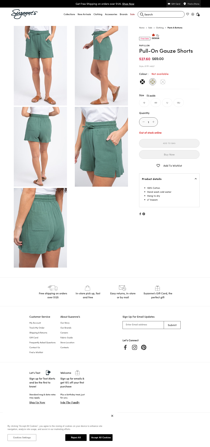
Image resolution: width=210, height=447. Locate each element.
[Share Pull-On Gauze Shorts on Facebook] (139, 214)
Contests (64, 347)
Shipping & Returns (38, 332)
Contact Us (34, 347)
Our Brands (65, 327)
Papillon (144, 45)
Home (142, 27)
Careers (64, 332)
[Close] (112, 415)
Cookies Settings (22, 437)
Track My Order (36, 327)
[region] (60, 428)
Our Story (65, 322)
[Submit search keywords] (142, 14)
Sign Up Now (37, 402)
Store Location (67, 342)
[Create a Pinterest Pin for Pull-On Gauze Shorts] (143, 214)
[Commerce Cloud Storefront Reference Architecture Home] (24, 14)
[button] (69, 14)
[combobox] (161, 14)
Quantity (144, 113)
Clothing (160, 27)
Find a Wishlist (36, 352)
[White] (162, 81)
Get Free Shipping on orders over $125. (105, 3)
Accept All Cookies (101, 437)
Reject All (76, 437)
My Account (35, 322)
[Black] (142, 81)
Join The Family (70, 402)
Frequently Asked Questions (42, 342)
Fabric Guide (66, 337)
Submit (172, 325)
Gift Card (33, 337)
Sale (150, 27)
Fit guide (151, 95)
